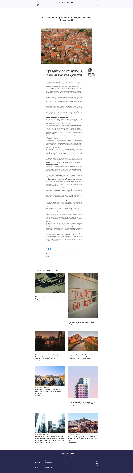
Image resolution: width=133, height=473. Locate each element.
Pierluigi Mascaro (67, 23)
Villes (61, 14)
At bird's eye (67, 4)
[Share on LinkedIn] (48, 249)
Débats (72, 4)
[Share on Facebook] (50, 249)
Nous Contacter (48, 462)
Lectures (76, 4)
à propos (47, 460)
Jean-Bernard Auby (72, 407)
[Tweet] (46, 249)
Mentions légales (48, 467)
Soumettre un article (49, 464)
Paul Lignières (39, 444)
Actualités (62, 4)
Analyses (57, 4)
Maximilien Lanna (40, 300)
